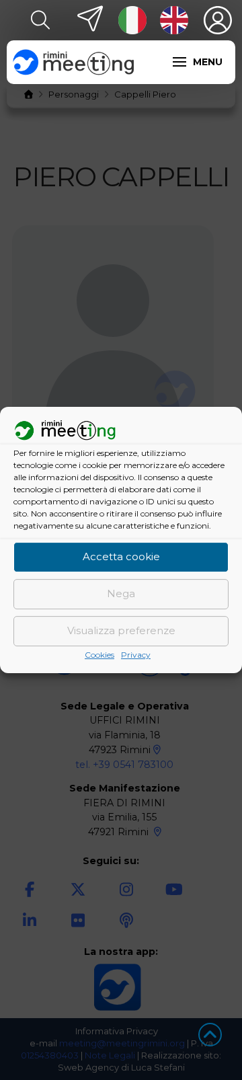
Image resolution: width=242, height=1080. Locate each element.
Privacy (136, 655)
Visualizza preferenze (121, 631)
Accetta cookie (121, 557)
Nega (121, 594)
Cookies (99, 655)
